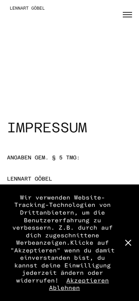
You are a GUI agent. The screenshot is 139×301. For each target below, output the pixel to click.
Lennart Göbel (26, 8)
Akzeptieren (87, 280)
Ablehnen (64, 288)
